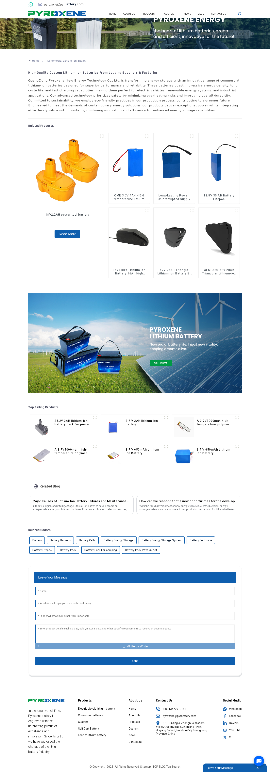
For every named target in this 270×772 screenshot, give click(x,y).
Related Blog (50, 486)
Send (135, 660)
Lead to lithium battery (92, 735)
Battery (37, 540)
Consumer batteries (90, 715)
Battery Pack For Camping (100, 550)
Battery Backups (60, 540)
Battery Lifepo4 (42, 550)
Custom (83, 721)
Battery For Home (201, 540)
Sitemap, (146, 766)
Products (134, 721)
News (132, 735)
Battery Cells (87, 540)
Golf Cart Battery (88, 728)
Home (36, 60)
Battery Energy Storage (118, 540)
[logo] (57, 13)
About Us (134, 715)
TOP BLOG (159, 766)
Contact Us (135, 741)
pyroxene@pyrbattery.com (179, 716)
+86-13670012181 (174, 708)
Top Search (173, 766)
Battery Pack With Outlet (141, 550)
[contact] (31, 4)
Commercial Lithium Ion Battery (66, 60)
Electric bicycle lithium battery (96, 708)
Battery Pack (68, 550)
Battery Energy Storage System (161, 540)
